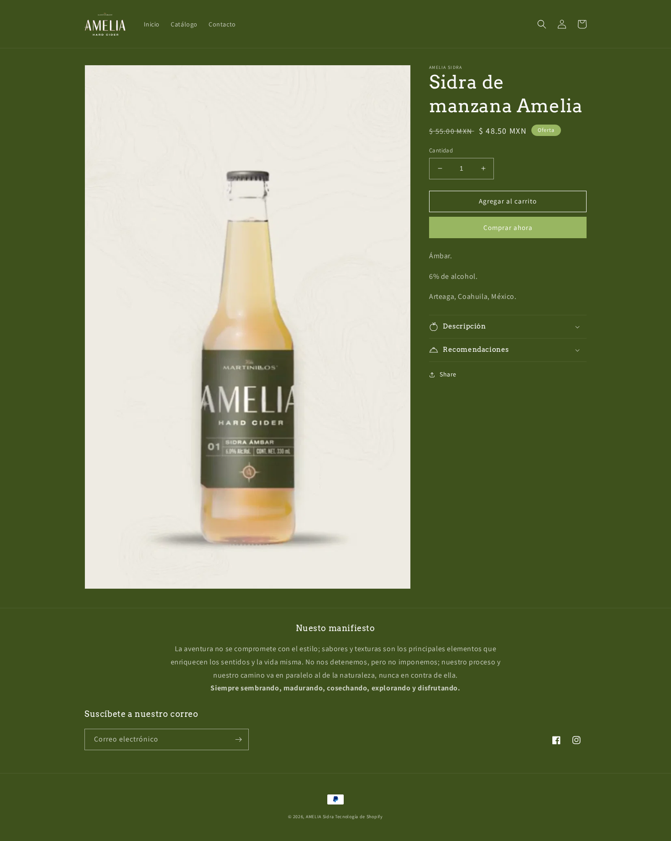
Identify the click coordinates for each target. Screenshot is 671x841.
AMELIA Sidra (320, 817)
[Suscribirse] (238, 739)
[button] (542, 24)
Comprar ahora (508, 227)
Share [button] (448, 374)
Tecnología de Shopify (359, 817)
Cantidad (441, 150)
